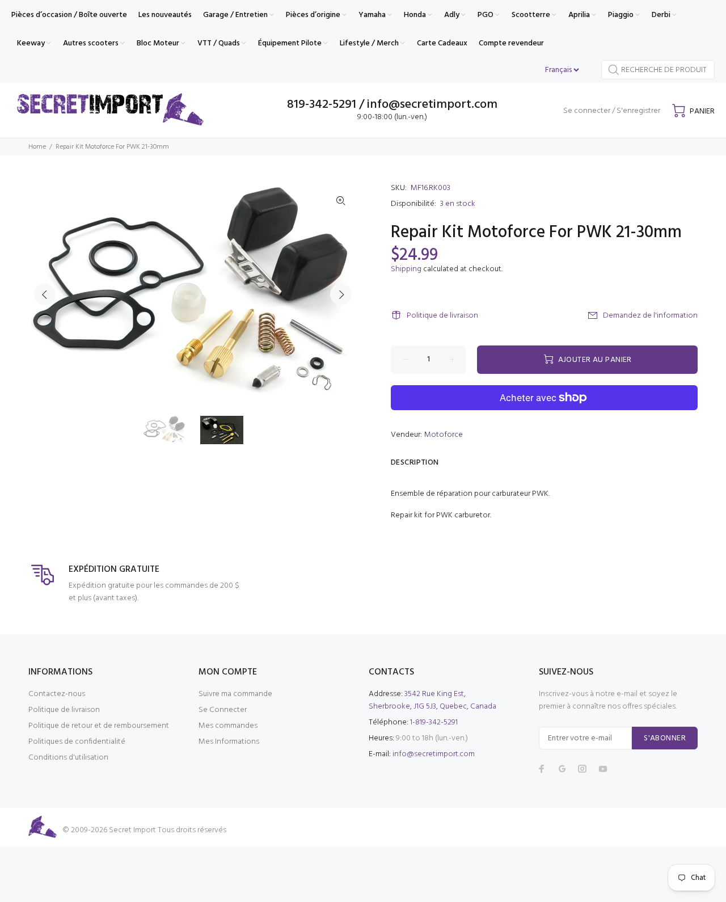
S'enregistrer (638, 110)
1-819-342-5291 (434, 722)
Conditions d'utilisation (68, 757)
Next (341, 294)
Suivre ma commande (235, 694)
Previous (45, 294)
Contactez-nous (56, 694)
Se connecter (586, 110)
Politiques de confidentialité (76, 741)
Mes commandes (228, 725)
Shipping (406, 269)
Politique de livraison (442, 315)
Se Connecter (223, 709)
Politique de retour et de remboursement (98, 725)
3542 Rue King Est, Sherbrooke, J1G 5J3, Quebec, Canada (432, 700)
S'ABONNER (665, 738)
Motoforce (443, 434)
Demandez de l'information (650, 315)
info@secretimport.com (433, 754)
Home (37, 147)
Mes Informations (229, 741)
